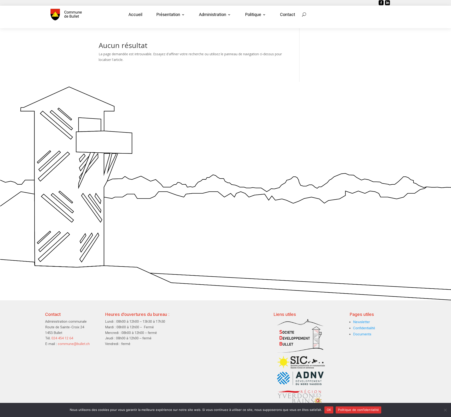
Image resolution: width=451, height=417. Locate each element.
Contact (287, 14)
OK (329, 410)
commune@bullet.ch (74, 344)
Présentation (168, 14)
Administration (212, 14)
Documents (362, 334)
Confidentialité (364, 328)
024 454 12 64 (62, 338)
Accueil (135, 14)
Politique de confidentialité (358, 410)
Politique (253, 14)
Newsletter (361, 322)
